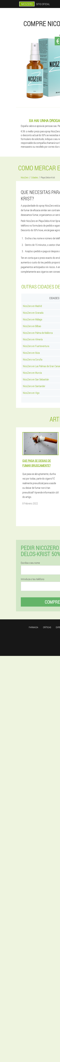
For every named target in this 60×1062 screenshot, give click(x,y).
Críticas (47, 627)
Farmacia (33, 627)
